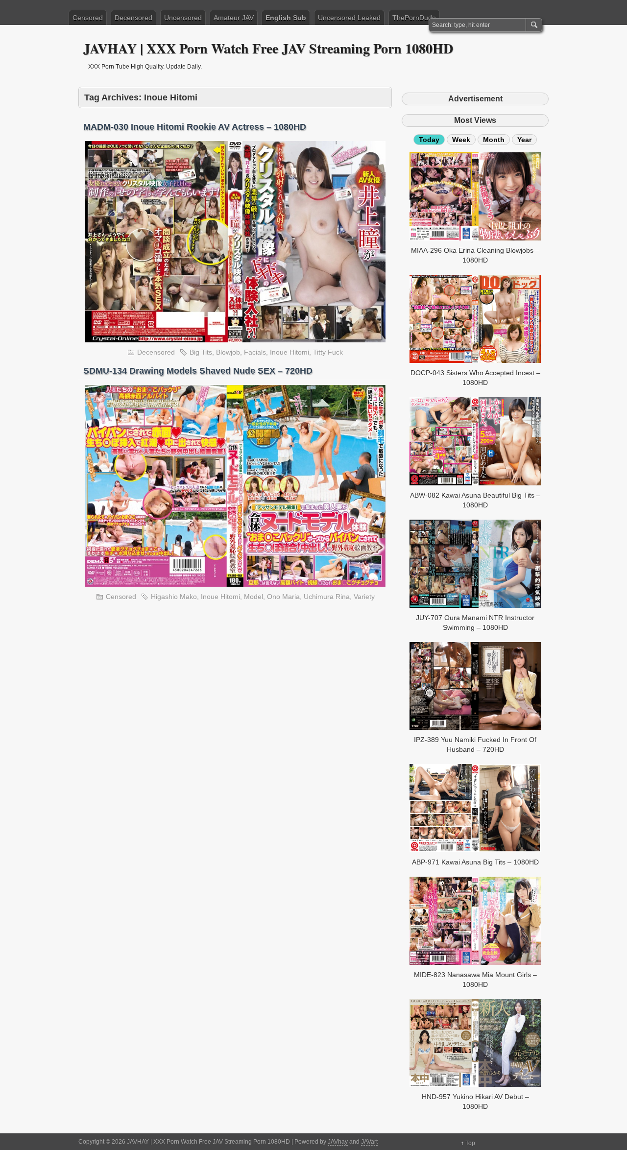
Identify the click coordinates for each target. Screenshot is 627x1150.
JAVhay (338, 1141)
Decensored (133, 18)
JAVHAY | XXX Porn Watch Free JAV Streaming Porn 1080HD (268, 48)
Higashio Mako (174, 596)
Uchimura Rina (327, 596)
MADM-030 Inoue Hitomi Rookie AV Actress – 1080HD (194, 127)
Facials (255, 352)
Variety (364, 596)
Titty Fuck (328, 352)
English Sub (285, 18)
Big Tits (201, 352)
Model (253, 596)
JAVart (369, 1141)
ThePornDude (414, 18)
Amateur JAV (234, 18)
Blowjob (228, 352)
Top (470, 1143)
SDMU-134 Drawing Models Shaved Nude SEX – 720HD (198, 371)
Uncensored (183, 18)
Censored (87, 18)
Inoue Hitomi (289, 352)
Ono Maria (283, 596)
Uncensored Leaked (349, 18)
